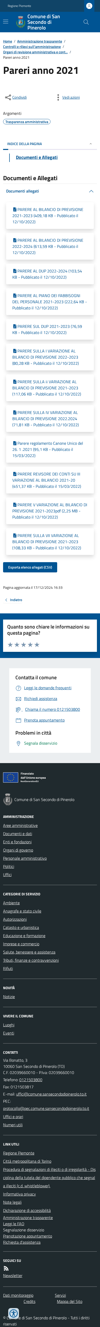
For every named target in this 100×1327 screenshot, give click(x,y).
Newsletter (12, 1275)
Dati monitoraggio (18, 1295)
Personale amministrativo (25, 858)
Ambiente (11, 903)
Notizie (9, 997)
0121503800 (30, 1080)
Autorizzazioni (15, 919)
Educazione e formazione (24, 936)
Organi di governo (18, 850)
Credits (29, 1301)
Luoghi (8, 1025)
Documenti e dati (17, 833)
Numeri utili (13, 1125)
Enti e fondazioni (17, 842)
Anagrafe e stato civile (22, 911)
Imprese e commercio (21, 944)
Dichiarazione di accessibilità (27, 1210)
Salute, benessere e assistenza (29, 952)
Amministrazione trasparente (39, 41)
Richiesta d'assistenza (22, 1242)
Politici (8, 866)
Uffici (7, 875)
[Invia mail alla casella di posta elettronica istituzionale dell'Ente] (51, 1094)
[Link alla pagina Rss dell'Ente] (6, 1268)
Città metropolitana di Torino (27, 1161)
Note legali (12, 1202)
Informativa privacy (19, 1194)
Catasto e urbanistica (21, 927)
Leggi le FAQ (13, 1224)
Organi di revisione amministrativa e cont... (35, 52)
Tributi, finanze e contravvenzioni (31, 960)
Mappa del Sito (69, 1301)
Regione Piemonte (19, 6)
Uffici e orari (13, 1116)
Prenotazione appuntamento (27, 1236)
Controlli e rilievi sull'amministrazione (32, 46)
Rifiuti (8, 968)
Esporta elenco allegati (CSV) (30, 567)
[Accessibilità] (13, 1313)
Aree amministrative (20, 825)
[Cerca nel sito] (84, 22)
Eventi (8, 1033)
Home (7, 41)
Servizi (60, 1295)
